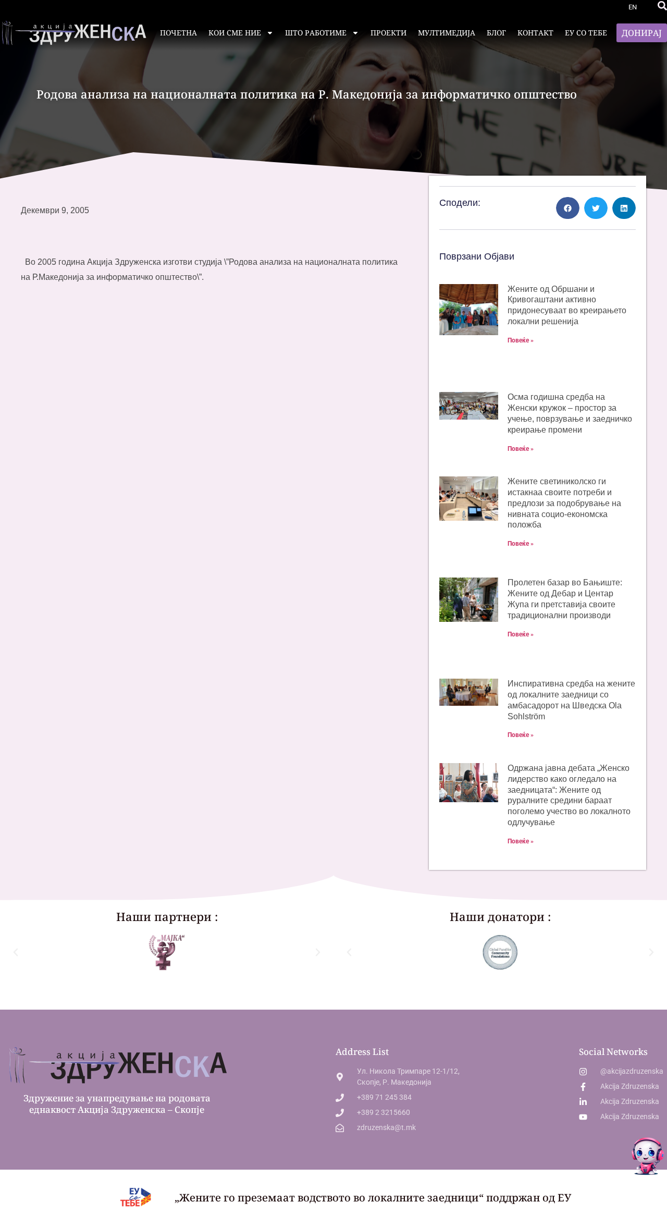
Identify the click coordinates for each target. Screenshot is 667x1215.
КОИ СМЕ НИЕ (234, 33)
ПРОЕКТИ (388, 33)
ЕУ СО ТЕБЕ (586, 33)
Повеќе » (521, 340)
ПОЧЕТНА (178, 33)
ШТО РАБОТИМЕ (316, 33)
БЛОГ (496, 33)
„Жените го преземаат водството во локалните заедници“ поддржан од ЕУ (373, 1198)
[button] (662, 5)
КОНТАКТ (535, 33)
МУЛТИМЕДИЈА (446, 33)
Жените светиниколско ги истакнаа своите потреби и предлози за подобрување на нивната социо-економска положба (564, 503)
